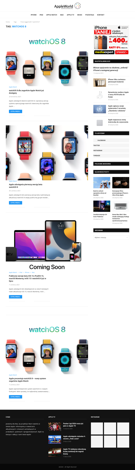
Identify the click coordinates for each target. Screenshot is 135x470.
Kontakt (100, 15)
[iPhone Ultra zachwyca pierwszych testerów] (99, 82)
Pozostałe (89, 15)
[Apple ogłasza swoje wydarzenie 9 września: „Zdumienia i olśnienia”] (99, 109)
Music (79, 15)
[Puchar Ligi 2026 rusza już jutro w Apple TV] (54, 426)
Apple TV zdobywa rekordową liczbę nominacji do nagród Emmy (74, 451)
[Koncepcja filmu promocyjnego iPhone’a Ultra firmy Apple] (120, 182)
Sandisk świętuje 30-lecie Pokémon (100, 215)
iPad (41, 15)
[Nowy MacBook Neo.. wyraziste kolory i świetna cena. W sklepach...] (96, 441)
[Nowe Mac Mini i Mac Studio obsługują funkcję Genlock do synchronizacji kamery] (120, 206)
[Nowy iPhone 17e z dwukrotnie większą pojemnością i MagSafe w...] (110, 441)
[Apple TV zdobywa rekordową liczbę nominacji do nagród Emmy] (54, 452)
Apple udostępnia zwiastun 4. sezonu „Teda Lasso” (74, 437)
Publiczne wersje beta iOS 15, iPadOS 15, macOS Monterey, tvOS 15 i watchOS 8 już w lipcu (27, 278)
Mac (62, 15)
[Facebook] (6, 6)
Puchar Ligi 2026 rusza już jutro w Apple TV (73, 425)
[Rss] (12, 6)
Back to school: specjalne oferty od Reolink (99, 193)
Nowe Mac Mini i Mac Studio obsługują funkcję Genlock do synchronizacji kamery (120, 218)
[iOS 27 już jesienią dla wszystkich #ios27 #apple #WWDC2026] (110, 428)
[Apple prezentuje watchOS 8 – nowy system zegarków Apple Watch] (47, 346)
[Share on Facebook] (28, 116)
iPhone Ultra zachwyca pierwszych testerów (116, 80)
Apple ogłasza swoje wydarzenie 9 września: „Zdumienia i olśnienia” (117, 108)
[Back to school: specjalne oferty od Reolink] (101, 182)
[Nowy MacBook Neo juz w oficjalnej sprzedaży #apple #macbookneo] (123, 428)
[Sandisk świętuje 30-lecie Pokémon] (101, 206)
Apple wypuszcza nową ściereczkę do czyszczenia (118, 121)
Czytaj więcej (15, 111)
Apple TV (70, 15)
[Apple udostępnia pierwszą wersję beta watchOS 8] (47, 152)
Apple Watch (51, 15)
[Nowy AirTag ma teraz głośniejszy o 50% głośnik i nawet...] (123, 441)
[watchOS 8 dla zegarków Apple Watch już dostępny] (47, 58)
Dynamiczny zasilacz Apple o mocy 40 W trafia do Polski (118, 94)
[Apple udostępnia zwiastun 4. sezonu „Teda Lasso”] (54, 439)
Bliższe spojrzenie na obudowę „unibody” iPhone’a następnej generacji (110, 69)
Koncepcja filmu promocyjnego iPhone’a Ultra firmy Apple (120, 193)
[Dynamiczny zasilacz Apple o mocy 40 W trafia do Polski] (99, 95)
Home (8, 22)
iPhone (33, 15)
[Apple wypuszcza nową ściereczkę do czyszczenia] (99, 123)
